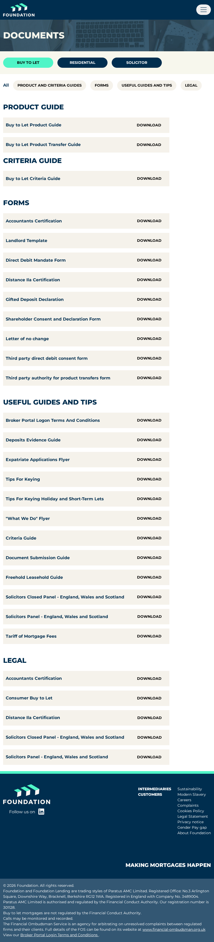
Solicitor (136, 62)
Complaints (188, 805)
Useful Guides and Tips (147, 85)
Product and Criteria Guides (49, 85)
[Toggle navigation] (203, 9)
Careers (184, 800)
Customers (150, 794)
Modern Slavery (191, 794)
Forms (102, 85)
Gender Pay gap (192, 827)
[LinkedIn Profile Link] (41, 812)
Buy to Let (28, 62)
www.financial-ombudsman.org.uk (173, 929)
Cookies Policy (190, 811)
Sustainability (189, 789)
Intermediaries (154, 789)
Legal (191, 85)
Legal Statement (192, 816)
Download (149, 125)
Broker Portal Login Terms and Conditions (59, 935)
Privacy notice (190, 822)
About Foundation (194, 833)
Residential (82, 62)
